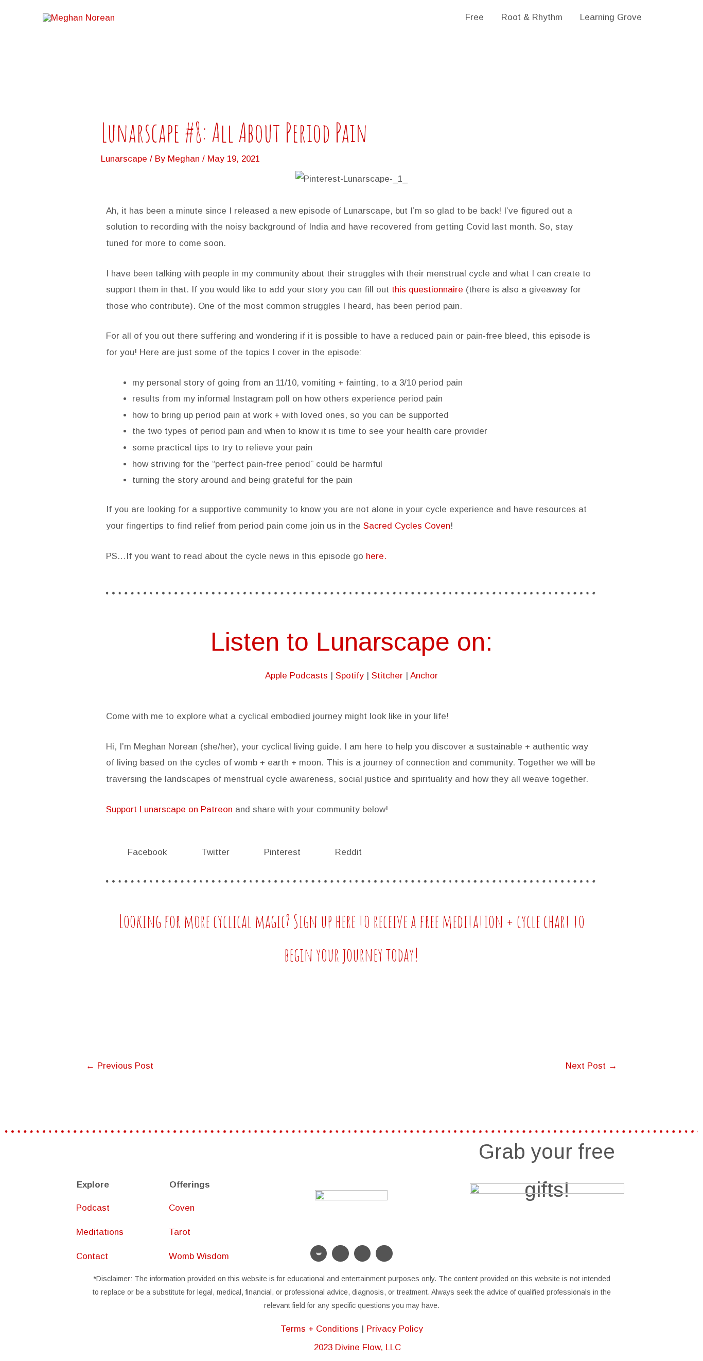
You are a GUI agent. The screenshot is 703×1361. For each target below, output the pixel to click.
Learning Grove (611, 17)
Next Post (591, 1066)
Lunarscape (124, 159)
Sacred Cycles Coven (406, 526)
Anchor (424, 675)
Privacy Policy (394, 1329)
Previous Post (119, 1066)
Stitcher (387, 675)
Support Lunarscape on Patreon (169, 809)
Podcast (93, 1208)
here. (376, 556)
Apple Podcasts (296, 675)
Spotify (350, 675)
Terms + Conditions (319, 1329)
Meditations (100, 1232)
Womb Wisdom (199, 1256)
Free (474, 17)
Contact (92, 1256)
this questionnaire (427, 289)
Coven (182, 1208)
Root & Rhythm (532, 17)
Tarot (179, 1232)
